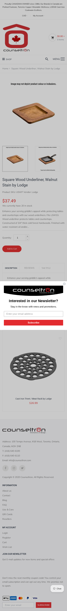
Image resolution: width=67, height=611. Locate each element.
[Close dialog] (64, 283)
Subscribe (33, 322)
